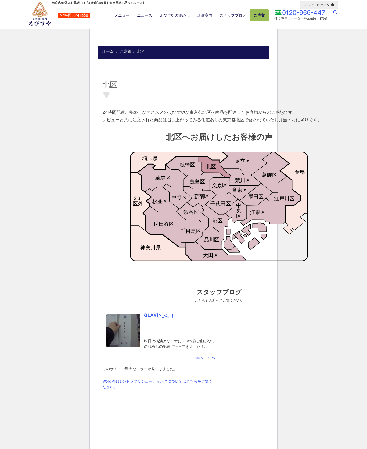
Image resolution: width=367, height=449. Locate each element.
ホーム (108, 51)
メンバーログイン (317, 5)
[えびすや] (39, 14)
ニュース (144, 15)
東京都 (125, 51)
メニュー (121, 15)
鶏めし (201, 358)
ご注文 (259, 15)
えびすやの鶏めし (175, 15)
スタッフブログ (233, 15)
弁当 (211, 358)
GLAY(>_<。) (159, 315)
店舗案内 (204, 15)
